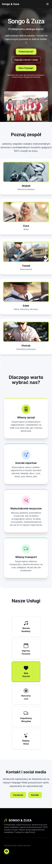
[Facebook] (6, 851)
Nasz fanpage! (26, 68)
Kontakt (35, 795)
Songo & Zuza (10, 4)
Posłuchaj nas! (26, 51)
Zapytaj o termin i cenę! (26, 60)
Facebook (18, 795)
